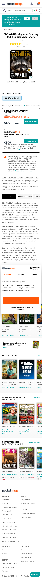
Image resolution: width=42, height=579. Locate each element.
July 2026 (6, 327)
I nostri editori (6, 518)
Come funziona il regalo (28, 513)
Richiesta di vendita (8, 567)
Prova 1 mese (31, 141)
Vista (3, 335)
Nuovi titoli (5, 503)
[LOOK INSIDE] (21, 78)
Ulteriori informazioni (26, 150)
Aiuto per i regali (26, 517)
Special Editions (10, 356)
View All (37, 397)
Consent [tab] (7, 274)
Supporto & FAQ (26, 500)
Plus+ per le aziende (8, 522)
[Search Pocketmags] (4, 10)
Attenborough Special (9, 382)
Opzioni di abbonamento (24, 171)
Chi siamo (24, 550)
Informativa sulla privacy (9, 526)
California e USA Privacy (9, 530)
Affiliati (4, 553)
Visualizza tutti (34, 356)
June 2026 (23, 327)
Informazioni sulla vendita (10, 563)
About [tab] (34, 274)
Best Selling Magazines (9, 507)
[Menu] (3, 4)
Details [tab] (21, 274)
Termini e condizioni (8, 533)
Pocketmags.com (26, 553)
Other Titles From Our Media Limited (13, 397)
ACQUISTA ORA (31, 121)
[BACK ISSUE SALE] (9, 323)
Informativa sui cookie (9, 537)
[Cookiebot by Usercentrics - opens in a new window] (30, 268)
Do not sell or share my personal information (21, 308)
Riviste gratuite (7, 511)
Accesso (5, 571)
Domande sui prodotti (9, 550)
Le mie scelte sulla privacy (10, 541)
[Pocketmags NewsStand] (14, 4)
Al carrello (10, 335)
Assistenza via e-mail (28, 503)
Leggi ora (7, 347)
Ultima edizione (9, 30)
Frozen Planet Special (26, 382)
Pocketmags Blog (7, 515)
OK (21, 300)
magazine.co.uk (26, 557)
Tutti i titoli (5, 500)
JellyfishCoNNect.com (28, 561)
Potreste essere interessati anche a (12, 442)
